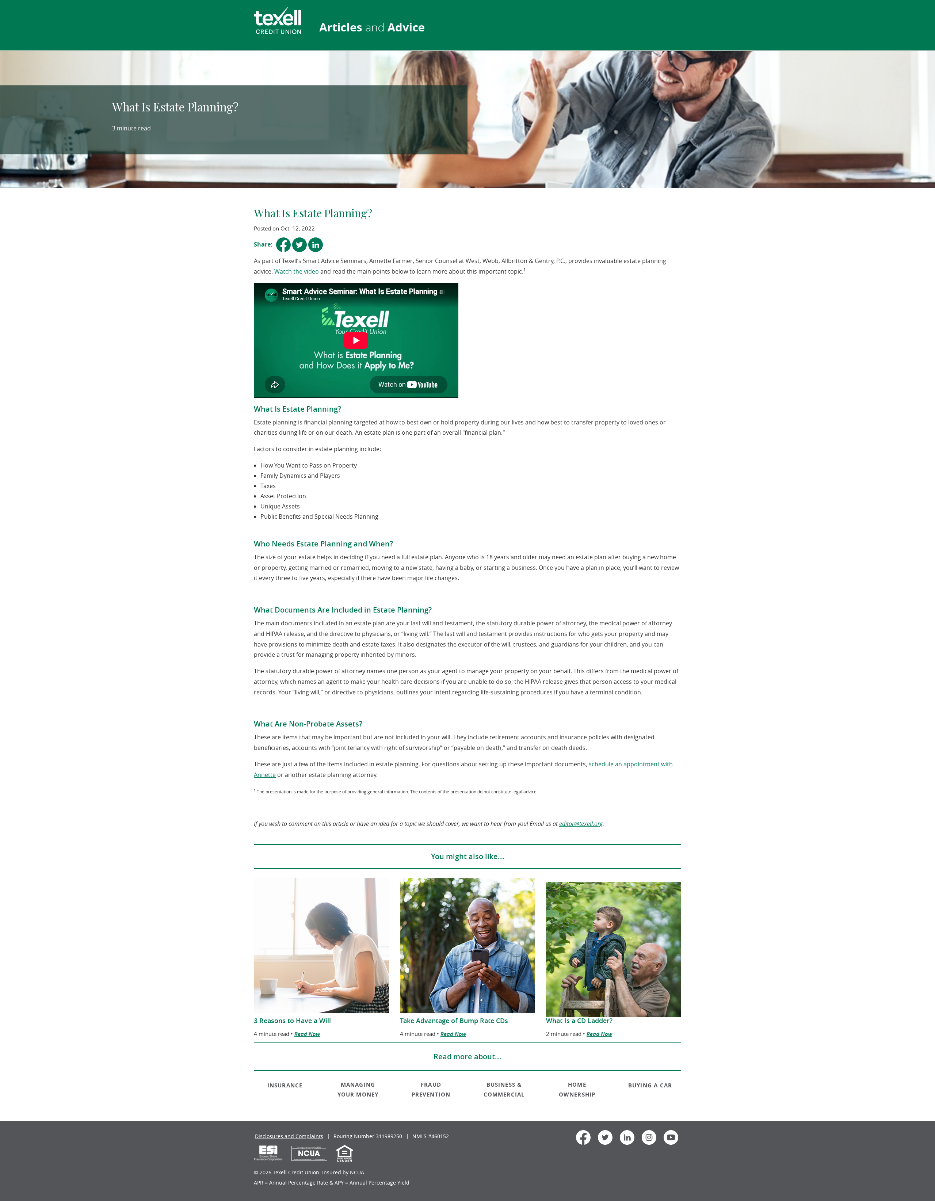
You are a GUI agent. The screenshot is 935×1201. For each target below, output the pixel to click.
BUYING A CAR (650, 1085)
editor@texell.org (581, 824)
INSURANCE (285, 1085)
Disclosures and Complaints (289, 1136)
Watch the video (296, 271)
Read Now (307, 1034)
